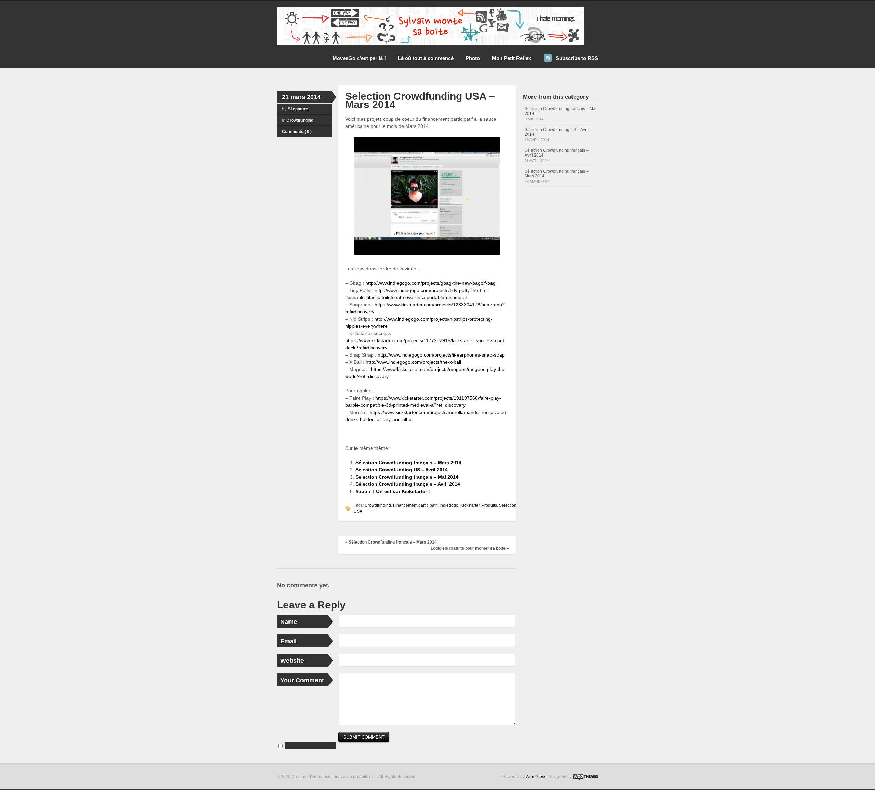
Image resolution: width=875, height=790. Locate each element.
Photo (473, 58)
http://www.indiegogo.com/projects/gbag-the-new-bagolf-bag (430, 283)
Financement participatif (415, 505)
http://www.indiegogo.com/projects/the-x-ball (413, 362)
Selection (507, 505)
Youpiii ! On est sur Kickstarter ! (392, 491)
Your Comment (302, 680)
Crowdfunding (299, 120)
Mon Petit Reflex (511, 58)
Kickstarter (470, 505)
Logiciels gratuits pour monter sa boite (470, 548)
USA (358, 511)
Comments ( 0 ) (297, 131)
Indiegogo (449, 505)
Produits (489, 505)
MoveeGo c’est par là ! (359, 58)
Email (288, 641)
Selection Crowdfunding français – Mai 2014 (406, 477)
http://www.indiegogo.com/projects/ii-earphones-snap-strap (441, 355)
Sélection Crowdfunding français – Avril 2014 (407, 484)
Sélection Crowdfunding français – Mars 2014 (408, 462)
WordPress (536, 776)
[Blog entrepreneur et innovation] (430, 44)
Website (292, 660)
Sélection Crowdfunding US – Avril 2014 (401, 469)
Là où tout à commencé (426, 58)
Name (288, 621)
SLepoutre (298, 109)
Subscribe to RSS (577, 58)
